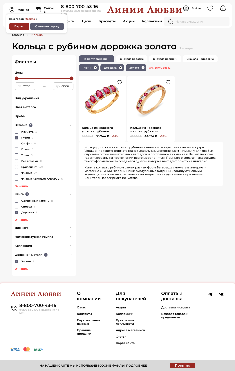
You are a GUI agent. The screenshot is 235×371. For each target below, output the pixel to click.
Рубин (89, 67)
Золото (136, 67)
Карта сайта (125, 343)
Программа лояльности (125, 322)
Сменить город (47, 26)
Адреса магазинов (130, 330)
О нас (81, 307)
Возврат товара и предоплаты (174, 315)
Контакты (84, 314)
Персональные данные (88, 322)
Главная (18, 35)
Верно (19, 26)
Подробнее (136, 365)
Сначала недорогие (200, 59)
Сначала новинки (165, 59)
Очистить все (160, 67)
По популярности (95, 59)
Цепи (86, 21)
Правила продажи (84, 331)
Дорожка (112, 67)
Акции (129, 21)
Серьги (68, 21)
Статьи (121, 336)
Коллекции (152, 21)
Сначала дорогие (132, 59)
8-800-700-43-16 (79, 6)
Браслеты (107, 21)
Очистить (21, 186)
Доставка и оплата (175, 307)
